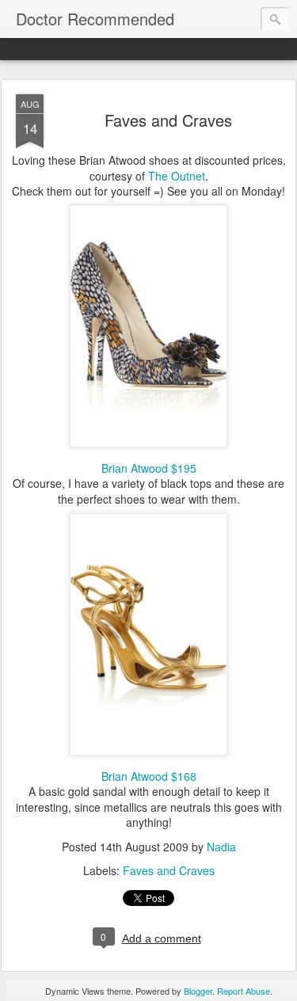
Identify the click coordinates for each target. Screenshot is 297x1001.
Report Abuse (243, 990)
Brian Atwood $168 (148, 776)
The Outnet (176, 176)
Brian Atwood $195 (148, 468)
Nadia (221, 846)
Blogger (198, 990)
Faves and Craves (168, 119)
